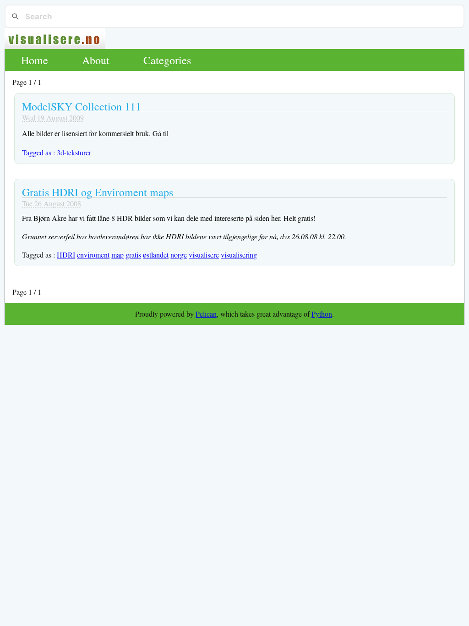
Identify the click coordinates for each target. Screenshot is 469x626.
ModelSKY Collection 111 (81, 106)
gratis (133, 254)
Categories (167, 60)
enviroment (93, 254)
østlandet (156, 254)
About (95, 60)
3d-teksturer (74, 152)
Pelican (206, 313)
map (117, 254)
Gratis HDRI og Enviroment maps (97, 192)
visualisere (204, 254)
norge (178, 254)
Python (321, 313)
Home (34, 60)
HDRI (66, 254)
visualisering (239, 254)
